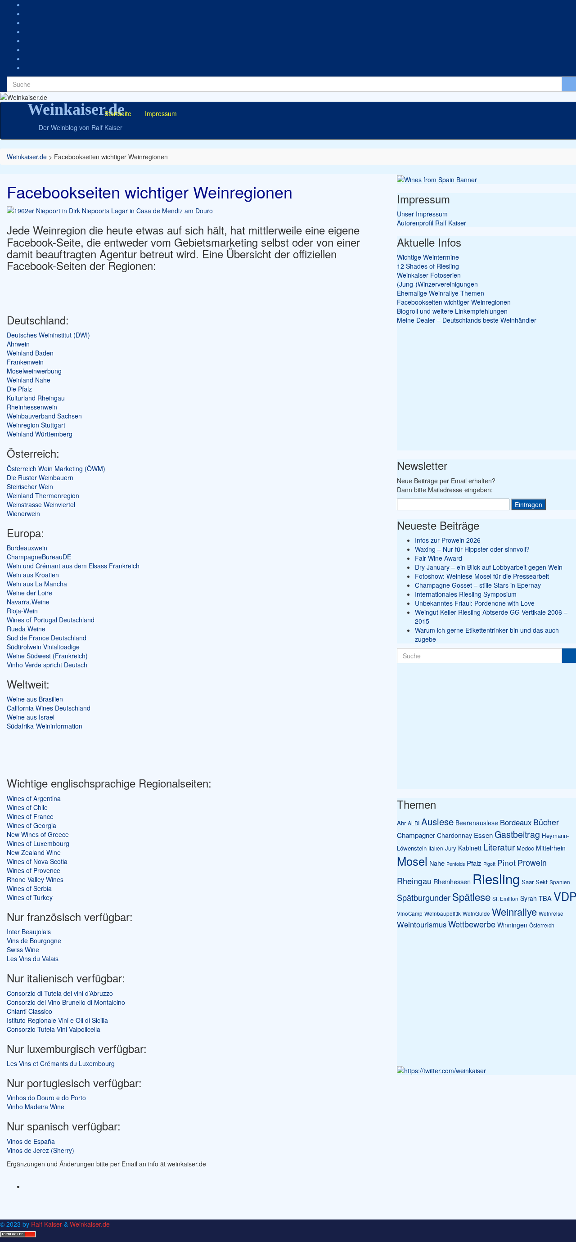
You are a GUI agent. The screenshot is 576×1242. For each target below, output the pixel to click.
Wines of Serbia (29, 888)
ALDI (413, 823)
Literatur (499, 847)
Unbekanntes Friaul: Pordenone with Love (475, 603)
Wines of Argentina (34, 798)
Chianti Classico (29, 1011)
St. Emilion (505, 898)
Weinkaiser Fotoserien (429, 274)
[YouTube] (27, 40)
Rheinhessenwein (32, 406)
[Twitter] (27, 31)
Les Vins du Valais (32, 958)
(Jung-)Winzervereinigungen (437, 283)
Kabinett (470, 847)
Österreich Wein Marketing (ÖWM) (56, 468)
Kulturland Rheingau (36, 397)
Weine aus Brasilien (35, 698)
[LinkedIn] (27, 58)
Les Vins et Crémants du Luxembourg (61, 1063)
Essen (483, 835)
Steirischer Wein (30, 486)
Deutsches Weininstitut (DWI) (48, 334)
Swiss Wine (23, 949)
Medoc (525, 848)
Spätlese (471, 896)
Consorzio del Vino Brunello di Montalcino (66, 1002)
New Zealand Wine (34, 852)
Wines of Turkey (30, 897)
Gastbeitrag (517, 834)
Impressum (161, 113)
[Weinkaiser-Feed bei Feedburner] (27, 4)
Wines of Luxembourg (38, 843)
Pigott (489, 863)
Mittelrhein (551, 847)
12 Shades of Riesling (428, 265)
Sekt (542, 882)
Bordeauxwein (27, 547)
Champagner (416, 835)
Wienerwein (23, 513)
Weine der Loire (29, 592)
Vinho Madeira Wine (35, 1106)
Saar (528, 882)
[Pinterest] (27, 49)
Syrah (528, 898)
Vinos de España (31, 1141)
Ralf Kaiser (46, 1224)
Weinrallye (514, 911)
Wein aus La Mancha (37, 583)
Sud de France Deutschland (46, 637)
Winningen (512, 924)
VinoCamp (410, 913)
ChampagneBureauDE (39, 556)
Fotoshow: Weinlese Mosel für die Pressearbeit (482, 576)
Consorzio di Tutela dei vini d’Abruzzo (60, 993)
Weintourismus (421, 924)
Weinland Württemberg (39, 433)
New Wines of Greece (38, 834)
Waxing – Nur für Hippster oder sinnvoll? (472, 549)
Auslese (437, 821)
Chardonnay (454, 835)
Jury (450, 848)
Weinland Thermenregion (43, 495)
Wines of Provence (33, 870)
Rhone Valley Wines (35, 879)
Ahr (401, 823)
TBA (545, 898)
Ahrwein (18, 343)
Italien (435, 848)
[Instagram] (27, 22)
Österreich (541, 925)
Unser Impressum (422, 213)
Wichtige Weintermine (428, 256)
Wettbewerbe (471, 924)
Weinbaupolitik (442, 913)
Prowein (532, 862)
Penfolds (455, 863)
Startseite (117, 113)
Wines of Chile (27, 807)
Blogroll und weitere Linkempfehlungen (452, 310)
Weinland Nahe (28, 379)
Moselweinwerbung (34, 370)
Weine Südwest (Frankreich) (47, 655)
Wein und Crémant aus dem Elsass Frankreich (73, 565)
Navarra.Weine (28, 601)
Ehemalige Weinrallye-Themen (440, 292)
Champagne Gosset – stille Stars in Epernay (478, 585)
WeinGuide (476, 913)
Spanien (559, 882)
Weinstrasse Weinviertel (41, 504)
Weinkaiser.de (76, 109)
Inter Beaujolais (29, 931)
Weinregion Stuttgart (36, 424)
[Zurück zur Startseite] (50, 96)
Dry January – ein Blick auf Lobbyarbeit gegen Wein (488, 567)
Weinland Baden (30, 352)
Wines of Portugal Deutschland (50, 619)
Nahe (437, 863)
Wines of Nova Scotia (37, 861)
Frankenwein (25, 361)
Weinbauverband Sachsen (44, 415)
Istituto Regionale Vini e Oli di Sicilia (57, 1020)
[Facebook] (27, 13)
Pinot (506, 862)
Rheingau (414, 880)
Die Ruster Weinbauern (40, 477)
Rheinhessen (452, 881)
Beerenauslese (476, 822)
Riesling (496, 878)
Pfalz (474, 863)
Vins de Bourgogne (34, 940)
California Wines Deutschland (48, 707)
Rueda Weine (26, 628)
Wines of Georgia (31, 825)
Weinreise (551, 913)
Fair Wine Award (438, 558)
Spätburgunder (423, 897)
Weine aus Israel (30, 716)
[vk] (27, 67)
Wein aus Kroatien (33, 574)
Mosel (412, 861)
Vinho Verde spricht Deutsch (47, 664)
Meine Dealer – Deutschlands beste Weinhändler (466, 319)
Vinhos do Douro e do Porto (46, 1097)
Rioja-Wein (22, 610)
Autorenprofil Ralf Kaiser (431, 222)
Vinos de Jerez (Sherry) (40, 1150)
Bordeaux (515, 822)
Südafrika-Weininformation (44, 725)
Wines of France (30, 816)
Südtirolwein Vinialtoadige (43, 646)
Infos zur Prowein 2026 (448, 540)
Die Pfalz (19, 388)
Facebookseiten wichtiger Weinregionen (454, 301)
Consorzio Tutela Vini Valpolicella (53, 1029)
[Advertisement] (112, 289)
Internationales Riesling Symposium (466, 594)
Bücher (546, 822)
